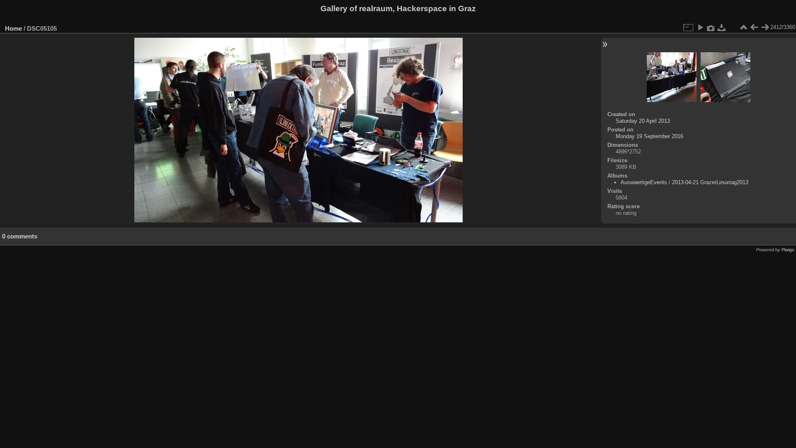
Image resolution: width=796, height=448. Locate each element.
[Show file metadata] (711, 27)
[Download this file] (721, 27)
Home (13, 28)
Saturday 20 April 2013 (643, 121)
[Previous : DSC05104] (754, 27)
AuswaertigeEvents (644, 182)
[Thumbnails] (743, 27)
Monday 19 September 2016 (649, 136)
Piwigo (787, 249)
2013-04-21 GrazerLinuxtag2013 (710, 182)
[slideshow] (700, 27)
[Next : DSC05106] (765, 27)
